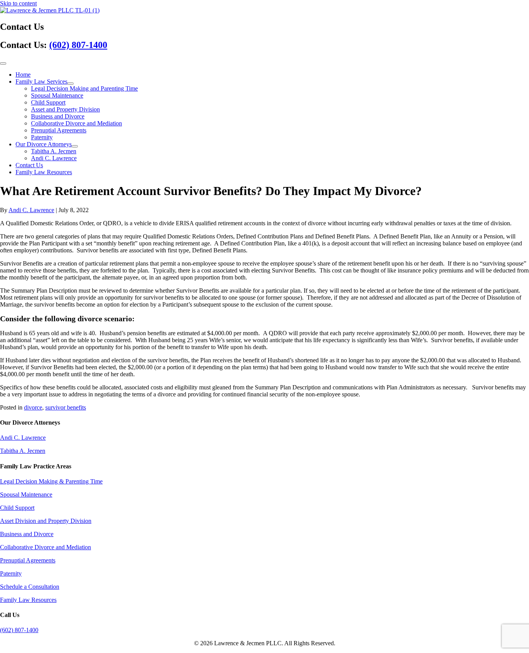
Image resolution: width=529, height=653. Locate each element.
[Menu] (3, 63)
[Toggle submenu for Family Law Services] (70, 83)
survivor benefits (65, 407)
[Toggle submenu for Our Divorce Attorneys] (75, 146)
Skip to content (18, 3)
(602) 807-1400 (78, 45)
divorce (33, 407)
